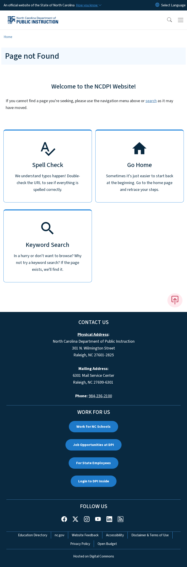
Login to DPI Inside (93, 481)
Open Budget (107, 543)
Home (8, 36)
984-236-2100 (100, 396)
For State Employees (93, 463)
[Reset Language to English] (157, 5)
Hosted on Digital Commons (93, 556)
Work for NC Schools (93, 426)
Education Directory (32, 535)
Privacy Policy (80, 543)
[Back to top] (174, 300)
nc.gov (59, 535)
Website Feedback (85, 535)
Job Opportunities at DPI (93, 444)
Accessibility (115, 535)
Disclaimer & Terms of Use (150, 535)
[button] (166, 20)
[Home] (33, 15)
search (151, 101)
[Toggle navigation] (180, 20)
